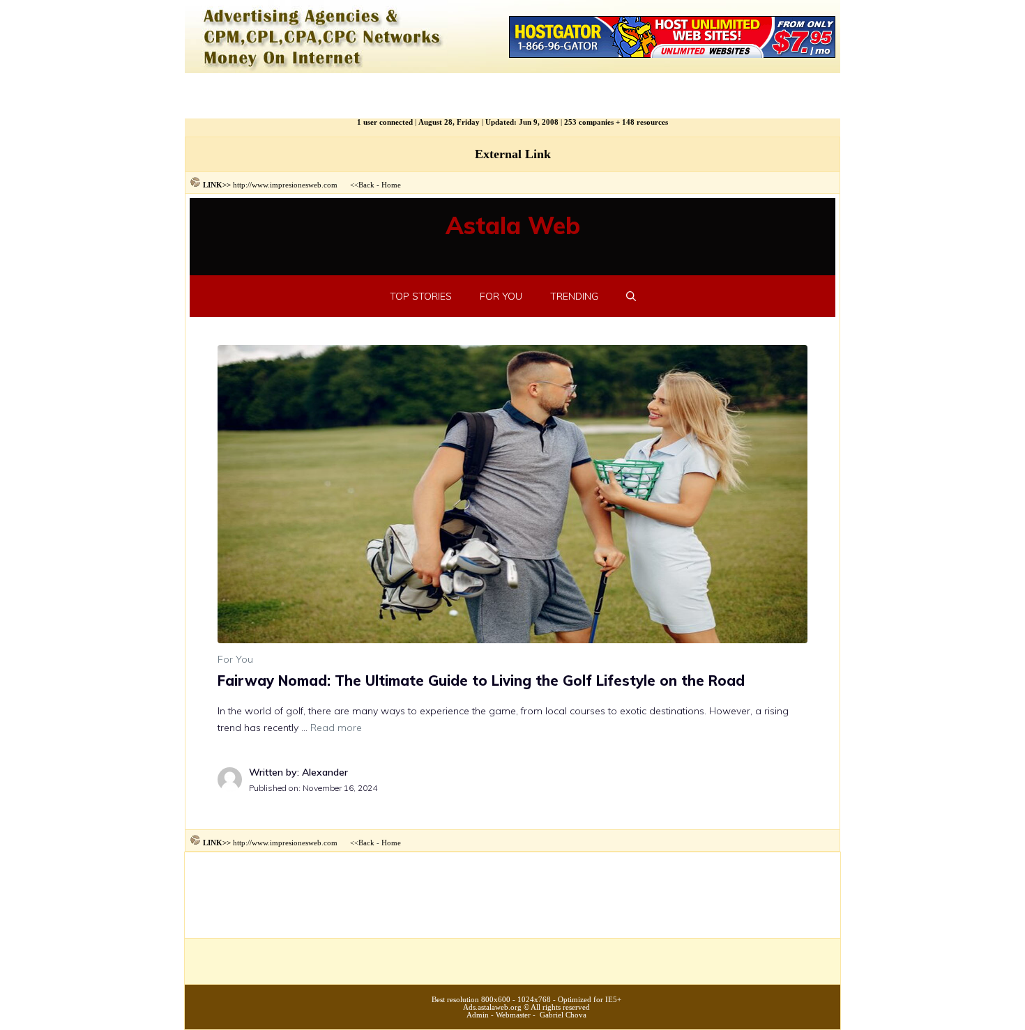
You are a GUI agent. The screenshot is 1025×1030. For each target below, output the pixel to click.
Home (391, 184)
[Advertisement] (512, 899)
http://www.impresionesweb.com (285, 184)
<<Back (362, 184)
